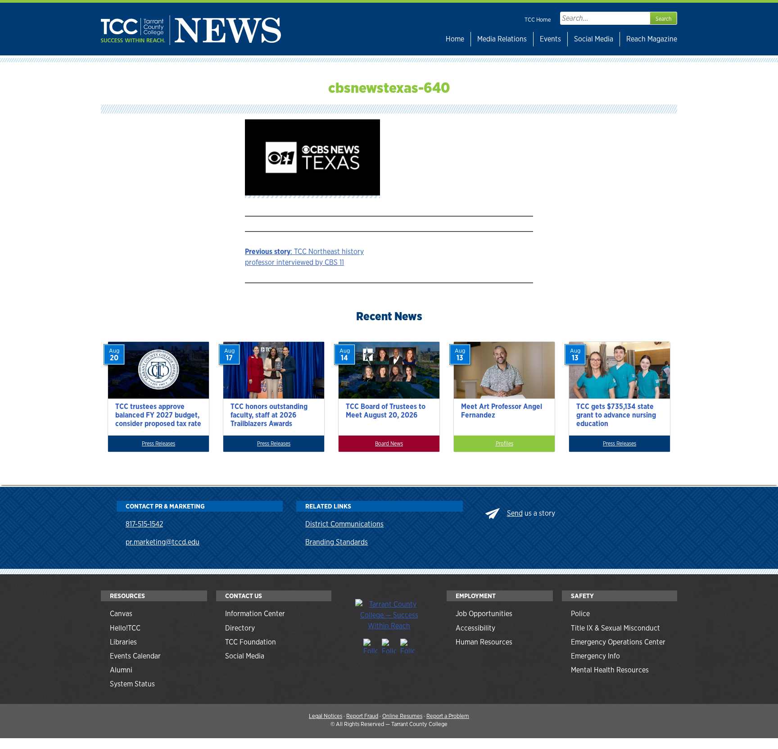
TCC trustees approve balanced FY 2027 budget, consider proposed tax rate (158, 415)
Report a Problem (447, 716)
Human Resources (484, 642)
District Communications (344, 524)
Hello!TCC (125, 628)
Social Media (593, 39)
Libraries (123, 642)
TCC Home (538, 19)
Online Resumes (402, 716)
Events (550, 39)
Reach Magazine (651, 39)
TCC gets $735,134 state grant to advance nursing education (616, 415)
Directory (240, 628)
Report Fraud (362, 716)
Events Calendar (135, 656)
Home (455, 39)
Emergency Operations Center (618, 642)
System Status (132, 684)
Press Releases (158, 443)
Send (515, 513)
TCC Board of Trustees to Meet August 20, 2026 (385, 411)
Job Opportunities (484, 613)
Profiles (504, 443)
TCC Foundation (250, 642)
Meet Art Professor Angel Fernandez (501, 411)
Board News (389, 443)
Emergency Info (595, 656)
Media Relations (502, 39)
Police (580, 613)
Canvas (121, 613)
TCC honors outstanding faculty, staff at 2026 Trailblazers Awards (269, 415)
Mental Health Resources (610, 670)
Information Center (255, 613)
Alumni (121, 670)
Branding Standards (336, 542)
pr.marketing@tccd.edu (162, 542)
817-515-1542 (144, 524)
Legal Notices (325, 716)
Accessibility (475, 628)
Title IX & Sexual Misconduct (615, 628)
